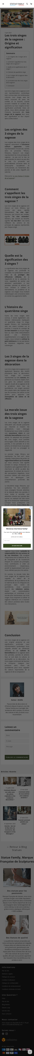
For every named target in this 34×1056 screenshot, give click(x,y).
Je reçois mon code (17, 545)
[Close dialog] (31, 508)
